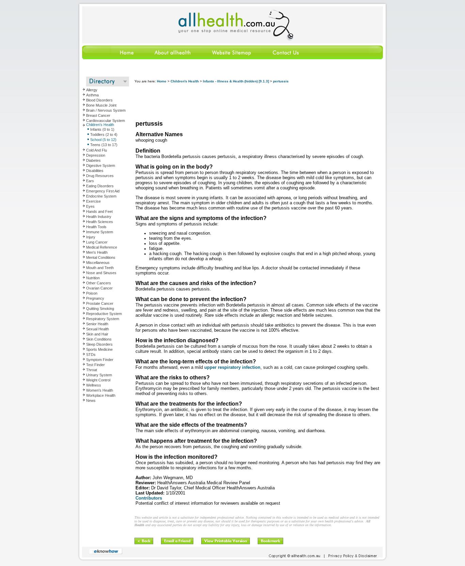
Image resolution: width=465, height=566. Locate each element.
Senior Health (97, 324)
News (91, 400)
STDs (91, 354)
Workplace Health (100, 395)
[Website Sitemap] (231, 58)
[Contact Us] (285, 58)
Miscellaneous (98, 263)
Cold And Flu (96, 150)
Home (161, 81)
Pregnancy (95, 298)
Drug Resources (100, 176)
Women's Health (99, 390)
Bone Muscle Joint (101, 105)
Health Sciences (99, 222)
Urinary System (99, 375)
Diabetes (93, 160)
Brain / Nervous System (106, 110)
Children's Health (100, 125)
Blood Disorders (99, 100)
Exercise (93, 201)
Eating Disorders (100, 186)
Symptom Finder (99, 360)
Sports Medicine (99, 349)
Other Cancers (98, 283)
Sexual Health (97, 329)
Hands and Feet (99, 211)
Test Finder (95, 365)
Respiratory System (102, 319)
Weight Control (98, 380)
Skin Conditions (99, 339)
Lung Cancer (97, 242)
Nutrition (93, 278)
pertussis (281, 81)
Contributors (148, 498)
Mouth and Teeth (100, 268)
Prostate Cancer (99, 303)
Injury (90, 237)
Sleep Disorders (99, 344)
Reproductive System (104, 314)
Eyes (90, 206)
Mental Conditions (100, 257)
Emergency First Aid (102, 191)
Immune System (99, 232)
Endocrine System (101, 196)
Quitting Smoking (100, 308)
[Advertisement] (258, 102)
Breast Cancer (98, 115)
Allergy (91, 90)
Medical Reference (101, 247)
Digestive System (100, 165)
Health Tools (96, 227)
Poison (91, 293)
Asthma (92, 95)
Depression (95, 155)
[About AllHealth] (173, 58)
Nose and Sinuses (101, 273)
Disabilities (94, 171)
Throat (91, 370)
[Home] (111, 58)
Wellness (93, 385)
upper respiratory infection (232, 367)
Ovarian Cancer (99, 288)
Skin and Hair (97, 334)
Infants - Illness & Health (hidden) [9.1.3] (236, 81)
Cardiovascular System (105, 121)
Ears (90, 181)
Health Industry (98, 217)
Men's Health (97, 252)
